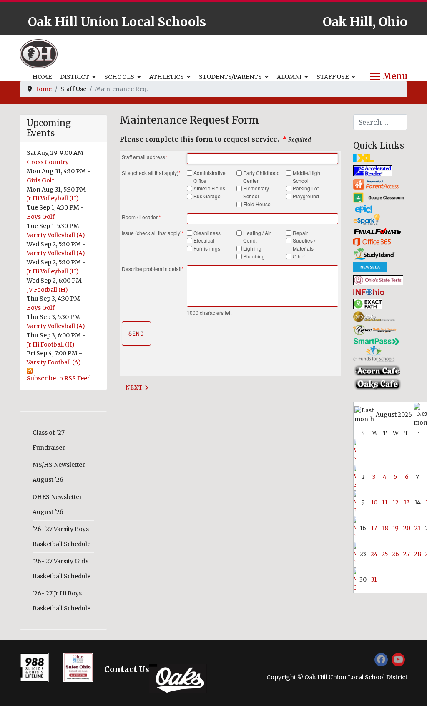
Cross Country (48, 162)
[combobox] (380, 122)
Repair (300, 232)
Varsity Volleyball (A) (56, 235)
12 (395, 502)
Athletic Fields (209, 188)
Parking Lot (306, 188)
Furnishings (206, 248)
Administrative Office (209, 176)
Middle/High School (306, 176)
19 (395, 528)
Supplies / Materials (304, 244)
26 (395, 554)
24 (374, 554)
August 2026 (394, 414)
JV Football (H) (47, 290)
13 (407, 502)
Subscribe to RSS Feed (59, 378)
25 (385, 554)
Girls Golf (40, 180)
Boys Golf (41, 216)
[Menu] (388, 77)
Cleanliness (207, 232)
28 (417, 554)
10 (374, 502)
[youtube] (398, 659)
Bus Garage (207, 196)
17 (374, 528)
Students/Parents (230, 77)
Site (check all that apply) (151, 173)
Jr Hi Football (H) (51, 344)
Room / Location (141, 217)
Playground (306, 196)
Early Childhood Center (261, 176)
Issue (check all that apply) (153, 233)
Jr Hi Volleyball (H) (53, 198)
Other (299, 256)
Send (136, 333)
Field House (257, 203)
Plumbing (254, 256)
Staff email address (144, 157)
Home (42, 77)
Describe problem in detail (152, 269)
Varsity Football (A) (54, 362)
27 (406, 554)
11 (385, 502)
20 (406, 528)
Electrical (203, 240)
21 (417, 528)
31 (374, 579)
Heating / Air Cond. (257, 236)
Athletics (166, 77)
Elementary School (256, 192)
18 (385, 528)
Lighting (252, 248)
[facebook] (381, 659)
